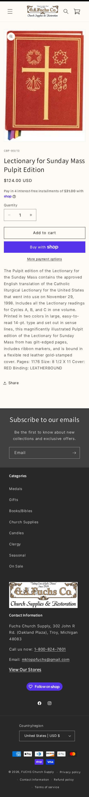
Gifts (13, 500)
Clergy (15, 544)
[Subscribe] (74, 453)
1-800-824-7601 (50, 649)
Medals (15, 489)
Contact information (34, 779)
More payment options (44, 259)
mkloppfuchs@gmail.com (46, 659)
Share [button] (13, 383)
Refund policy (64, 779)
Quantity (11, 205)
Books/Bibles (20, 511)
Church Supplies (24, 522)
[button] (10, 11)
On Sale (16, 566)
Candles (16, 533)
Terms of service (47, 787)
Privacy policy (70, 772)
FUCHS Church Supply (37, 772)
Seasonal (17, 555)
